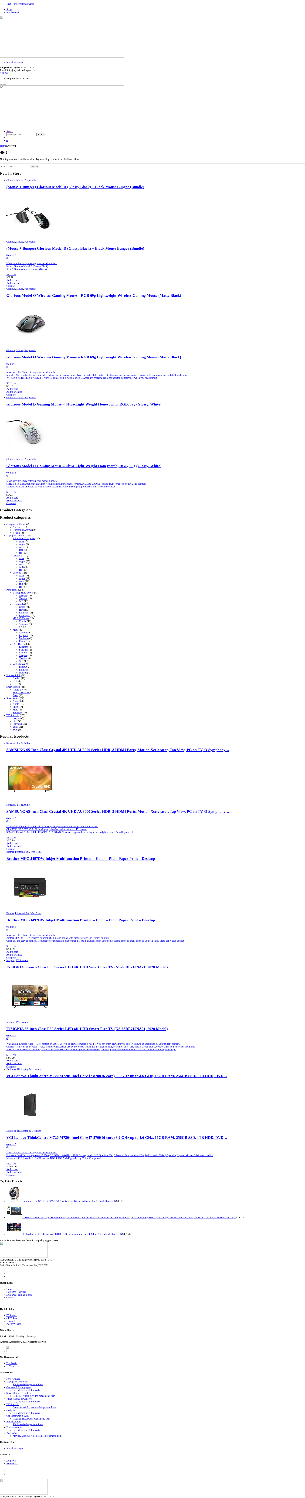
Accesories (11, 1433)
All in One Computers (24, 538)
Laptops (17, 572)
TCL (15, 729)
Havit (22, 609)
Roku (15, 695)
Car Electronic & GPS (17, 1415)
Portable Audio (13, 1427)
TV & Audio (12, 715)
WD (21, 601)
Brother (16, 678)
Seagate (23, 595)
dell (21, 567)
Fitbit (15, 706)
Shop (9, 9)
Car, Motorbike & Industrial (27, 1390)
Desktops (17, 555)
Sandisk (23, 652)
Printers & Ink (13, 675)
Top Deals (11, 1363)
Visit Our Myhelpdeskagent (20, 4)
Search (9, 131)
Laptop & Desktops (16, 535)
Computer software (16, 524)
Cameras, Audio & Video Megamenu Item (34, 1395)
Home (3, 145)
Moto (15, 709)
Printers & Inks (13, 1421)
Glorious (10, 180)
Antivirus (17, 527)
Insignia (17, 718)
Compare (11, 286)
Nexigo (23, 672)
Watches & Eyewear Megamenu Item (31, 1418)
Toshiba (23, 598)
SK (20, 627)
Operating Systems (22, 530)
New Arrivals (13, 1378)
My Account (12, 12)
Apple (22, 544)
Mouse (19, 180)
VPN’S (16, 532)
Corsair (22, 607)
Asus (21, 547)
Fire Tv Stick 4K (21, 692)
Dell (21, 549)
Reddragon (24, 615)
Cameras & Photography (18, 1387)
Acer (21, 541)
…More (10, 1366)
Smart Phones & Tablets (18, 1393)
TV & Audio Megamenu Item (28, 1384)
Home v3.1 (12, 1463)
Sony (15, 726)
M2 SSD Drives (21, 618)
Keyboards (18, 604)
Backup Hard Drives (23, 592)
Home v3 (11, 1460)
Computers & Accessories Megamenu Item (34, 1407)
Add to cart (12, 280)
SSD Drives (19, 644)
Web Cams (18, 664)
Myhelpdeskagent (15, 62)
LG (14, 721)
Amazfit (17, 701)
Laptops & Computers (17, 1381)
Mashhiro (24, 638)
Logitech (23, 612)
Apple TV (18, 689)
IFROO (23, 666)
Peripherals (30, 180)
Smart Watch (12, 698)
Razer (22, 641)
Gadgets (10, 1410)
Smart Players (13, 686)
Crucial (22, 621)
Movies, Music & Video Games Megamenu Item (37, 1435)
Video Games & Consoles (19, 1398)
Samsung (23, 624)
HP (20, 552)
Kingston (23, 646)
